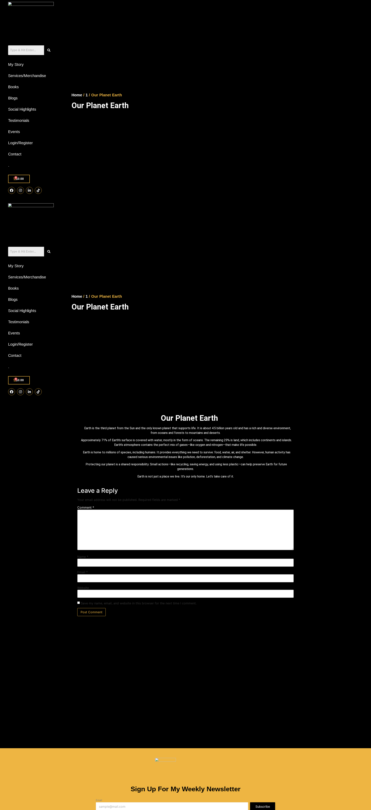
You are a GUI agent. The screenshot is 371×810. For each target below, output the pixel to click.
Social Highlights (22, 109)
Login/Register (20, 143)
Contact (14, 154)
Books (13, 87)
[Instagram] (20, 190)
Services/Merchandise (27, 76)
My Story (16, 64)
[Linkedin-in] (29, 190)
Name (82, 556)
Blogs (13, 98)
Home (76, 95)
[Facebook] (11, 190)
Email (82, 572)
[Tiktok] (38, 190)
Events (14, 132)
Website (83, 587)
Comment (85, 507)
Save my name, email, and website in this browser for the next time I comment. (139, 603)
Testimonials (18, 120)
